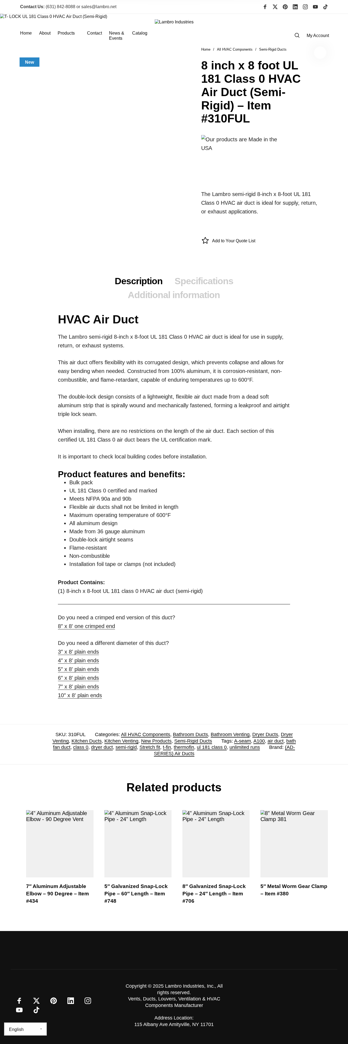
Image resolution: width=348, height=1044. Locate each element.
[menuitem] (29, 35)
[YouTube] (315, 6)
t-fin (167, 747)
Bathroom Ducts (190, 734)
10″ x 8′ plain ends (80, 695)
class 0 (80, 747)
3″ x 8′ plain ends (78, 652)
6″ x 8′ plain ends (78, 678)
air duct (276, 741)
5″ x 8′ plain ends (78, 669)
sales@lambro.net (98, 6)
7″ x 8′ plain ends (78, 687)
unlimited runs (244, 747)
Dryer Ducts (265, 734)
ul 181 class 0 (212, 747)
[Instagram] (305, 6)
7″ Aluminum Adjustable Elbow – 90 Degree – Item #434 (57, 893)
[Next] (317, 861)
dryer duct (102, 747)
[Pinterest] (285, 6)
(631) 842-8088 (47, 6)
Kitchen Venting (121, 741)
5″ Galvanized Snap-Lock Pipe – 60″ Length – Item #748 (136, 893)
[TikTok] (325, 6)
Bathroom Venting (230, 734)
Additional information (174, 295)
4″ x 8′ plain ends (78, 660)
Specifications (204, 281)
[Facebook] (265, 6)
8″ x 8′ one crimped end (86, 626)
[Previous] (31, 861)
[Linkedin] (295, 6)
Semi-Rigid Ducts (193, 741)
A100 (259, 741)
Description (139, 281)
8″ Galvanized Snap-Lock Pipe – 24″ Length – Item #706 (214, 893)
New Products (156, 741)
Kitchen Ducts (87, 741)
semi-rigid (126, 747)
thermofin (184, 747)
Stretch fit (149, 747)
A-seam (242, 741)
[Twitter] (275, 6)
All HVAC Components (145, 734)
